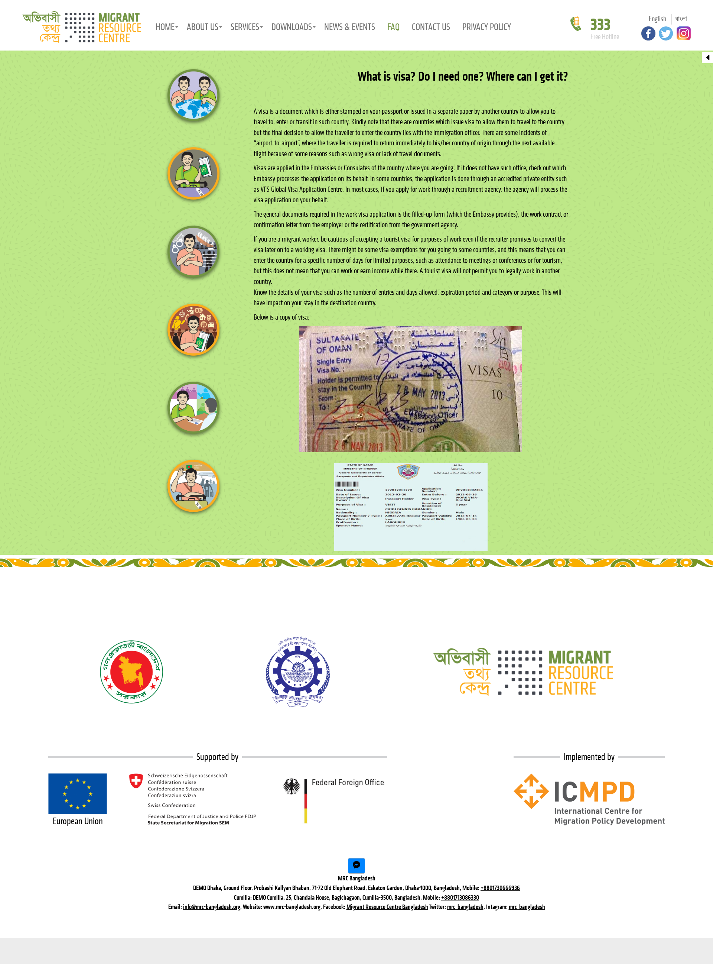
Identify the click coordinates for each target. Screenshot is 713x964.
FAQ (393, 27)
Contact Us (431, 27)
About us (202, 27)
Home (165, 27)
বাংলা (681, 18)
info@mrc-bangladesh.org (211, 907)
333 (600, 24)
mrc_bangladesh (465, 907)
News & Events (349, 27)
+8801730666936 (500, 888)
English (657, 18)
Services (245, 27)
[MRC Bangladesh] (81, 27)
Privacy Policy (486, 27)
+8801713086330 (460, 897)
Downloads (291, 27)
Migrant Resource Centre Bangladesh (387, 907)
